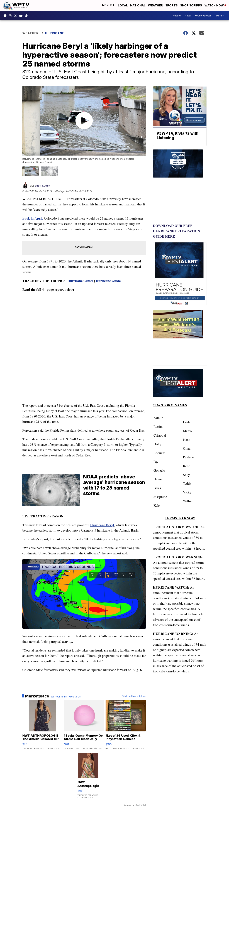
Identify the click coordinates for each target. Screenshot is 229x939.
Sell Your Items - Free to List (65, 696)
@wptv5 (27, 15)
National (137, 5)
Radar (188, 15)
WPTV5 (6, 15)
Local (123, 5)
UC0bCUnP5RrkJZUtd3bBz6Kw (21, 15)
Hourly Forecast (203, 15)
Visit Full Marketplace (134, 696)
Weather (155, 5)
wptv (11, 15)
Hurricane (54, 33)
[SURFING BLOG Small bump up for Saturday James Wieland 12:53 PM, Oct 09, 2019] (180, 337)
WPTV (16, 15)
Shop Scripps (191, 5)
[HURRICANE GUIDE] (180, 384)
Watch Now (214, 5)
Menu (106, 5)
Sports (171, 5)
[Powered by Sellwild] (140, 805)
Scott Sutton (42, 185)
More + (220, 15)
